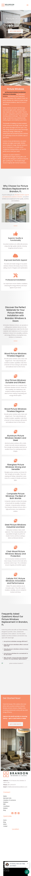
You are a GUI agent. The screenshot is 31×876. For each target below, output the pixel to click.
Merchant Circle (7, 798)
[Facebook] (12, 813)
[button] (15, 641)
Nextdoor (5, 802)
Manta (5, 796)
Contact (5, 826)
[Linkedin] (15, 813)
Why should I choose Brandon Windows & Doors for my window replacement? (16, 658)
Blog (4, 822)
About (4, 824)
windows (5, 96)
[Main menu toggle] (27, 5)
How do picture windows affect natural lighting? (16, 645)
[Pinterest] (19, 813)
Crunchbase (6, 806)
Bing (4, 810)
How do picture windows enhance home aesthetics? (16, 649)
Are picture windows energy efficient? (16, 641)
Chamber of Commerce (9, 800)
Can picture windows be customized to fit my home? (16, 654)
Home (5, 820)
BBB (4, 804)
